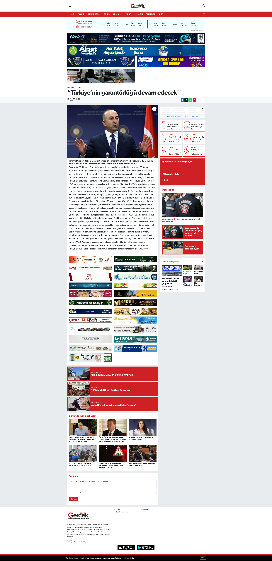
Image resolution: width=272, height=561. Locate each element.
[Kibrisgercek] (137, 6)
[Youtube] (80, 541)
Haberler (70, 87)
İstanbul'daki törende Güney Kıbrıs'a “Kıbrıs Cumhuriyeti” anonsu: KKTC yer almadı (175, 152)
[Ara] (204, 5)
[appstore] (126, 547)
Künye (118, 509)
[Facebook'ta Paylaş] (182, 100)
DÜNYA (107, 14)
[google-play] (145, 547)
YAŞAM (128, 14)
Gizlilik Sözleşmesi (122, 512)
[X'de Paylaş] (186, 100)
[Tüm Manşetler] (202, 262)
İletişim (145, 509)
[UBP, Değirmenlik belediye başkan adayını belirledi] (143, 453)
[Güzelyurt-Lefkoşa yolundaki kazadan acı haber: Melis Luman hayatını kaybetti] (113, 453)
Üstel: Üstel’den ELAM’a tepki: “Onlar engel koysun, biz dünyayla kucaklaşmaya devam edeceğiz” (112, 439)
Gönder (74, 499)
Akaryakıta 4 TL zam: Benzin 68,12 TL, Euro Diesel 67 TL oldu (198, 139)
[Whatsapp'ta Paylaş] (190, 100)
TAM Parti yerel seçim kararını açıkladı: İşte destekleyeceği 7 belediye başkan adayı (175, 139)
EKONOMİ (117, 14)
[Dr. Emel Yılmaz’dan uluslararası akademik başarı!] (143, 427)
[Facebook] (69, 541)
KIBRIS (71, 14)
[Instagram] (76, 541)
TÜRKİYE (81, 14)
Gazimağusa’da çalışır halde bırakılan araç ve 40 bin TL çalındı (173, 127)
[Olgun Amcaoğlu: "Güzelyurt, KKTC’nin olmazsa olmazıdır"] (83, 453)
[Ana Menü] (204, 14)
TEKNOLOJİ (150, 14)
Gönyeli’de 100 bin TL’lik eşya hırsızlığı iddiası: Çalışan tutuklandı (197, 127)
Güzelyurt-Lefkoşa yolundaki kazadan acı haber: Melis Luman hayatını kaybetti (111, 465)
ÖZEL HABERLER (94, 14)
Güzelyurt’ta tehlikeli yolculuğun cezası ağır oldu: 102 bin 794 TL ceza (196, 152)
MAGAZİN (139, 14)
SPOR (161, 14)
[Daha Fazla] (194, 100)
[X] (73, 541)
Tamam (203, 558)
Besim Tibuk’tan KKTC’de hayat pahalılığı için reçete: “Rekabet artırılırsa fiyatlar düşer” (81, 439)
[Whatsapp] (84, 541)
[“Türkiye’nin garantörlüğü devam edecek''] (112, 131)
